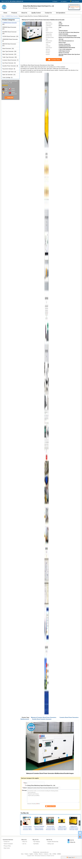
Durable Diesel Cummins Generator (41, 719)
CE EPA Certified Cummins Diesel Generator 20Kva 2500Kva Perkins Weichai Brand (27, 829)
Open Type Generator (8, 51)
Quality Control (36, 12)
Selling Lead (50, 843)
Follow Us (72, 842)
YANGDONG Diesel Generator (10, 39)
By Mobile (36, 843)
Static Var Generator (7, 74)
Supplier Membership (52, 841)
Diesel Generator (6, 48)
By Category (37, 841)
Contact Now (10, 97)
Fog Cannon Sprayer (7, 68)
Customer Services (8, 839)
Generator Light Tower (8, 71)
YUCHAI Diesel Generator (9, 36)
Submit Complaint (8, 843)
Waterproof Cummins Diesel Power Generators (43, 717)
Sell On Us (49, 839)
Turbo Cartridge (6, 77)
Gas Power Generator (8, 63)
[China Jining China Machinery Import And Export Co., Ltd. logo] (4, 9)
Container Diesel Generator (9, 60)
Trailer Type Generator (8, 57)
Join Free (7, 1)
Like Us (72, 840)
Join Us (24, 843)
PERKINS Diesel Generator (9, 27)
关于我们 (54, 853)
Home (5, 12)
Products (14, 12)
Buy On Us (36, 839)
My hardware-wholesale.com (16, 1)
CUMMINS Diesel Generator (11, 16)
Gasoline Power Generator (9, 65)
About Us (24, 12)
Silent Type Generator (8, 54)
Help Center (7, 848)
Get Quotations (60, 12)
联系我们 (59, 853)
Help (50, 853)
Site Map (36, 853)
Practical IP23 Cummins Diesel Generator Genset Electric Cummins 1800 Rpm (50, 829)
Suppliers (31, 853)
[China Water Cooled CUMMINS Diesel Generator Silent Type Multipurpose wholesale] (62, 821)
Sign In (3, 1)
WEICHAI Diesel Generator (9, 44)
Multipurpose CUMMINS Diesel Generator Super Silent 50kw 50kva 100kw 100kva (73, 829)
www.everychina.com (44, 852)
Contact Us (48, 12)
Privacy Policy (7, 846)
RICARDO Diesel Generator (9, 31)
